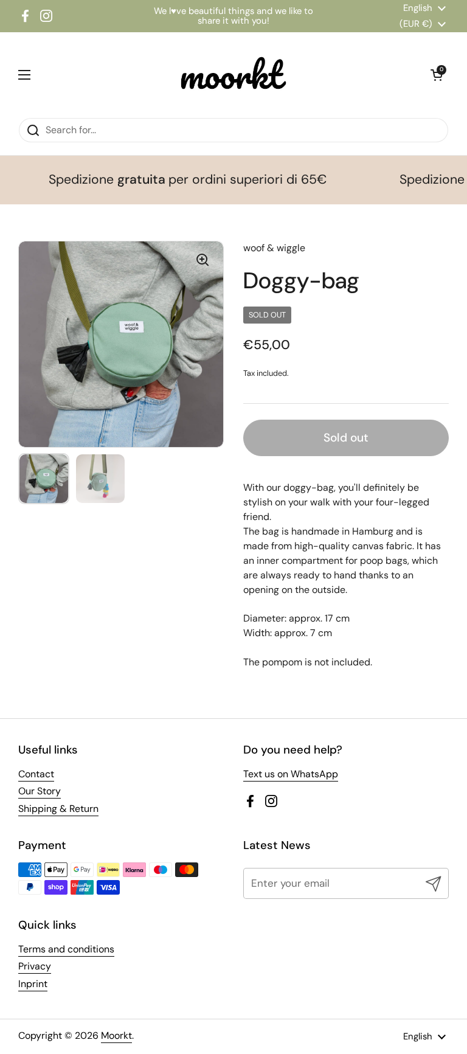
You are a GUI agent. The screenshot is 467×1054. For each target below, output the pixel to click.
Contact (36, 774)
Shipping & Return (58, 808)
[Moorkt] (230, 74)
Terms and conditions (66, 949)
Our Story (39, 791)
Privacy (34, 966)
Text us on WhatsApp (290, 774)
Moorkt (116, 1035)
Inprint (32, 983)
